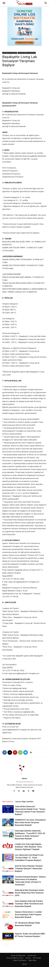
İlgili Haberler (7, 802)
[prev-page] (3, 944)
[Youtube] (34, 791)
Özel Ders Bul (31, 955)
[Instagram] (20, 791)
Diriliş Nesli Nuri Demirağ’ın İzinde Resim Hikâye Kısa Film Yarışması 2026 (29, 892)
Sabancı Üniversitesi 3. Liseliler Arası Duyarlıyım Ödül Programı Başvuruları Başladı (28, 914)
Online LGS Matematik (18, 955)
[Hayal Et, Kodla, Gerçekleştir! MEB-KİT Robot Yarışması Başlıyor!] (8, 936)
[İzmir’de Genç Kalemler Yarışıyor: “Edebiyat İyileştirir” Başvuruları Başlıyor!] (8, 868)
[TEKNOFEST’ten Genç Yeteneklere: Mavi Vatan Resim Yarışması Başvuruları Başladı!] (8, 822)
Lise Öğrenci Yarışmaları (9, 53)
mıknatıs (28, 958)
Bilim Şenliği (37, 958)
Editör (24, 778)
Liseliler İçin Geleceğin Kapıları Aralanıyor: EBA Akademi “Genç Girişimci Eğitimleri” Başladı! (28, 846)
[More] (30, 752)
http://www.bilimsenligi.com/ (24, 782)
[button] (4, 3)
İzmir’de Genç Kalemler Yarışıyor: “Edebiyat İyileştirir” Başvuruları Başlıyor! (29, 868)
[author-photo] (24, 775)
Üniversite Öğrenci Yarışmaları (26, 53)
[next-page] (7, 944)
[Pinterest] (15, 752)
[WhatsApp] (20, 752)
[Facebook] (4, 752)
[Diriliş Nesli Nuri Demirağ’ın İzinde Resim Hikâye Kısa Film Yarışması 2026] (8, 893)
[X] (10, 752)
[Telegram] (25, 752)
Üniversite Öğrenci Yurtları (14, 958)
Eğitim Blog (32, 960)
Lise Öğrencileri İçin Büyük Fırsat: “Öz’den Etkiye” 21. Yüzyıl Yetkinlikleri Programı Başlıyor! (29, 857)
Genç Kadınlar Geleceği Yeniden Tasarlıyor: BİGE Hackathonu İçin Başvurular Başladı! (29, 903)
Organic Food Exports (20, 960)
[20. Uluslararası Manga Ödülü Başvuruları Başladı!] (8, 925)
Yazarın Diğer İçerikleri (24, 802)
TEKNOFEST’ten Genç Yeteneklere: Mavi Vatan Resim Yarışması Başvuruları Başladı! (30, 822)
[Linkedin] (24, 791)
